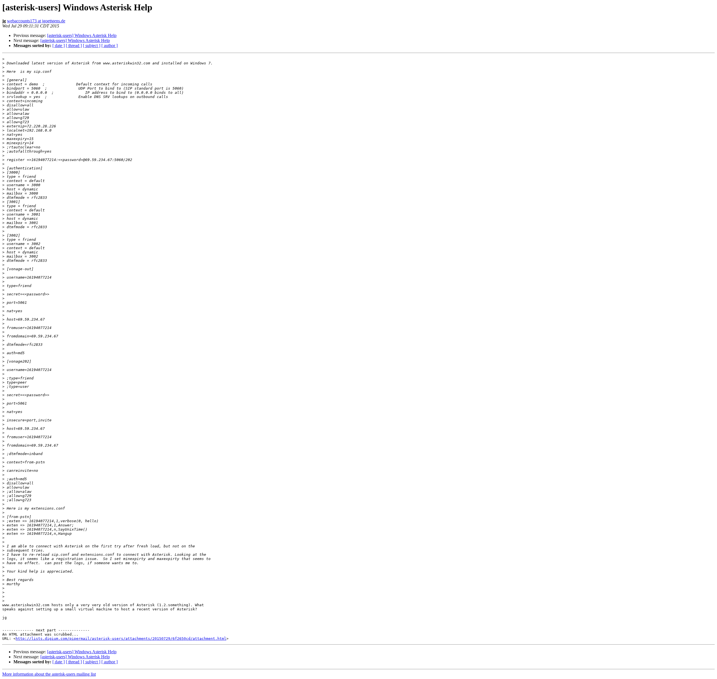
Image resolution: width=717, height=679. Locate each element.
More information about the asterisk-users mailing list (49, 674)
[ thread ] (74, 45)
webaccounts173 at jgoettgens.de (36, 20)
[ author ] (109, 45)
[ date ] (58, 45)
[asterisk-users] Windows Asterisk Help (82, 35)
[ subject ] (91, 45)
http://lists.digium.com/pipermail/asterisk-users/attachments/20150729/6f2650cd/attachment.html (121, 638)
